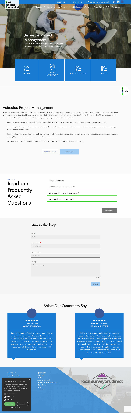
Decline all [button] (22, 404)
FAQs (108, 7)
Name (33, 233)
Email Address (36, 243)
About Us (38, 7)
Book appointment (52, 73)
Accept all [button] (10, 404)
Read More (109, 211)
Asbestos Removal (61, 7)
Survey (104, 74)
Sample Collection (78, 74)
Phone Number (35, 252)
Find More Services (50, 152)
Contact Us (116, 7)
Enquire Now (69, 152)
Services (47, 7)
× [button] (29, 379)
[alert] (16, 394)
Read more (17, 390)
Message (34, 262)
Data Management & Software (80, 7)
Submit (95, 284)
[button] (16, 408)
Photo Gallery (99, 7)
